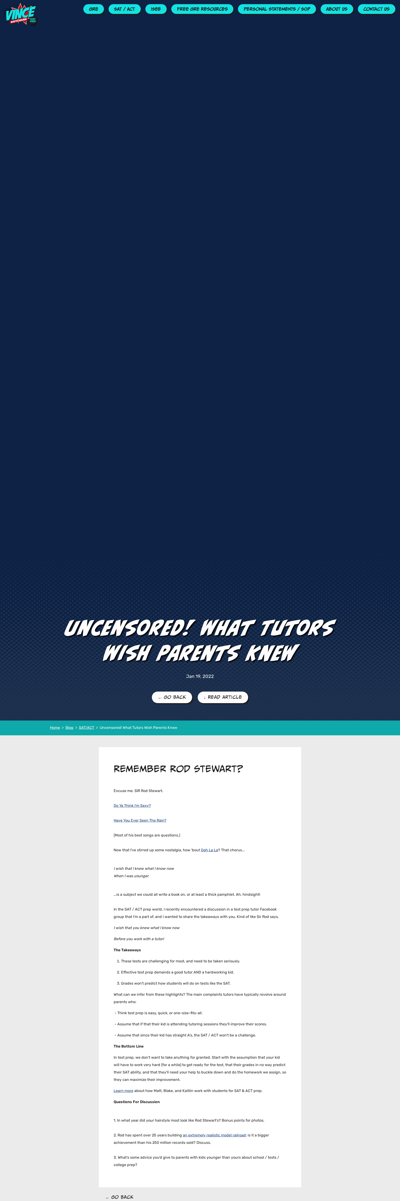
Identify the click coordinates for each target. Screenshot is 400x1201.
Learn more (123, 1091)
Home (55, 728)
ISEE (156, 9)
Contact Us (376, 9)
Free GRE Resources (202, 9)
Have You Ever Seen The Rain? (140, 821)
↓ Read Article (223, 697)
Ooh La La (209, 850)
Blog (69, 728)
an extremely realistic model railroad (214, 1135)
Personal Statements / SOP (277, 9)
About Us (336, 9)
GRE (93, 9)
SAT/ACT (86, 728)
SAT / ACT (124, 9)
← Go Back (172, 697)
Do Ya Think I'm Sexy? (132, 806)
